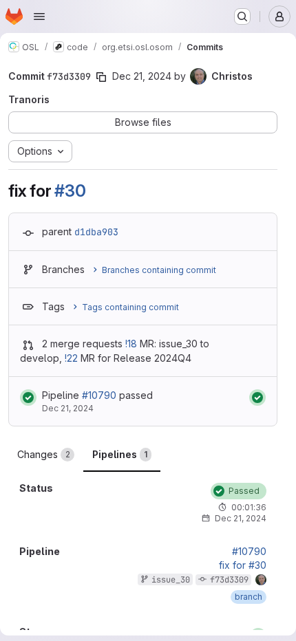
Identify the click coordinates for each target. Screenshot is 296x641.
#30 (69, 191)
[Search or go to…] (242, 16)
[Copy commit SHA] (101, 77)
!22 (71, 358)
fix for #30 (242, 565)
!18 (131, 343)
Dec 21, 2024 (141, 76)
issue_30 (170, 579)
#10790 (99, 395)
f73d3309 (229, 579)
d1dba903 (96, 232)
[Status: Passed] (28, 397)
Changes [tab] (43, 454)
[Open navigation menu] (39, 17)
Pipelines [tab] (119, 454)
